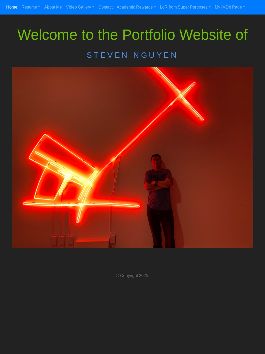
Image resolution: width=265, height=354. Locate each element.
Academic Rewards (135, 7)
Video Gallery (78, 7)
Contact (105, 7)
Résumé (29, 7)
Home (11, 7)
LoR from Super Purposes (184, 7)
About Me (53, 7)
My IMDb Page (228, 7)
